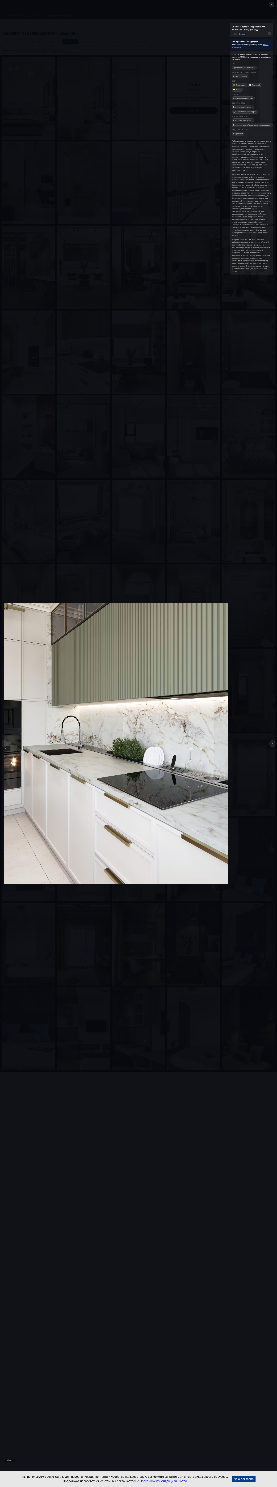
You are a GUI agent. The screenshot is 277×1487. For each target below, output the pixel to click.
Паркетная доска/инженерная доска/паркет (252, 125)
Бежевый (256, 85)
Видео (242, 34)
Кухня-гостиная (240, 76)
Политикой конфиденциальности (163, 1481)
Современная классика (243, 98)
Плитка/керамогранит (242, 107)
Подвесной (238, 134)
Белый (238, 89)
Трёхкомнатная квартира (244, 67)
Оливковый (241, 85)
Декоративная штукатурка (244, 112)
